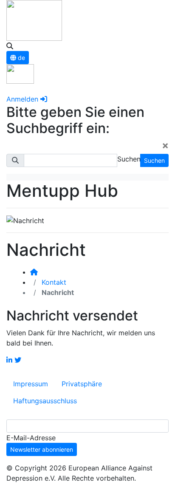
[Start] (34, 272)
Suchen (154, 160)
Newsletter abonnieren (41, 449)
